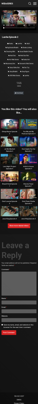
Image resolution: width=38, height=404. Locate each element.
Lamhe (19, 43)
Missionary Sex (10, 63)
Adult (28, 43)
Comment (6, 269)
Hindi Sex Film (24, 55)
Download (19, 93)
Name (4, 298)
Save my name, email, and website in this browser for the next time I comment (18, 326)
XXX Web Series (15, 75)
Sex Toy (26, 67)
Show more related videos (18, 226)
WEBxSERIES (7, 3)
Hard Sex (13, 55)
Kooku (11, 43)
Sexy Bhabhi (13, 71)
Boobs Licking (27, 47)
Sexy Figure (25, 71)
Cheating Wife (10, 51)
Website (4, 316)
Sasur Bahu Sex (14, 67)
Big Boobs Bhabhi (12, 47)
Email (4, 307)
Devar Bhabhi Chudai (26, 51)
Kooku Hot (26, 59)
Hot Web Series (14, 59)
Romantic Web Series (26, 63)
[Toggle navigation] (34, 3)
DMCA (19, 400)
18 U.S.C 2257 (19, 396)
